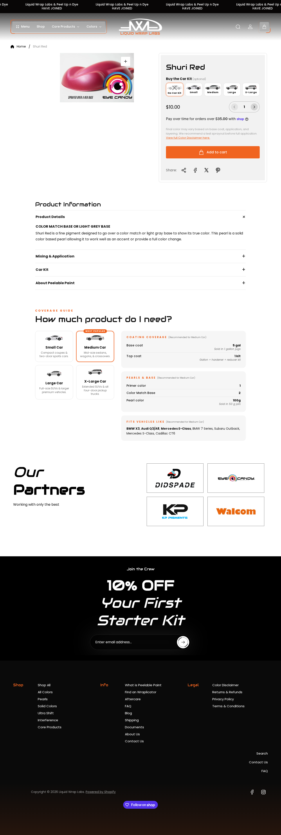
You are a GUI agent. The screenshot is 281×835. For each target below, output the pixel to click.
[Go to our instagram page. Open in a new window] (263, 792)
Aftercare (133, 699)
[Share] (183, 170)
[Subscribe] (183, 642)
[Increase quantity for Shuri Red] (254, 106)
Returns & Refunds (227, 692)
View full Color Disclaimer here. (188, 138)
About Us (132, 734)
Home (21, 47)
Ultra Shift (46, 713)
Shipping (132, 720)
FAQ (128, 706)
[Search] (238, 26)
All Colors (45, 692)
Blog (128, 713)
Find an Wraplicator (140, 692)
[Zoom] (125, 61)
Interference (48, 720)
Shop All (44, 685)
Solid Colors (47, 706)
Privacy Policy (223, 699)
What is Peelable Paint (143, 685)
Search (262, 753)
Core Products (49, 727)
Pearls (43, 699)
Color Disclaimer (225, 685)
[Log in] (250, 26)
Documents (134, 727)
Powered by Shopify (101, 792)
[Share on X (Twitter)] (206, 170)
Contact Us (134, 741)
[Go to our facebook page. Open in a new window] (252, 792)
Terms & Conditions (228, 706)
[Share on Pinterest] (218, 170)
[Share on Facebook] (195, 170)
